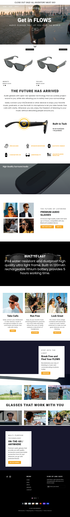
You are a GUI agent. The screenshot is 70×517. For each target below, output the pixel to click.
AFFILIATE (29, 487)
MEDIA (13, 9)
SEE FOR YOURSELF (15, 462)
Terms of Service (48, 510)
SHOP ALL (59, 226)
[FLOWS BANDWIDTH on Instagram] (10, 477)
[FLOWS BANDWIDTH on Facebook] (7, 477)
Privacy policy (38, 510)
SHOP (10, 6)
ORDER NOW (46, 373)
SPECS (17, 6)
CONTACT (6, 9)
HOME (4, 6)
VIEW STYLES (57, 332)
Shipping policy (30, 510)
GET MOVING (35, 332)
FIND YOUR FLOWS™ (47, 226)
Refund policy (21, 510)
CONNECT (13, 330)
